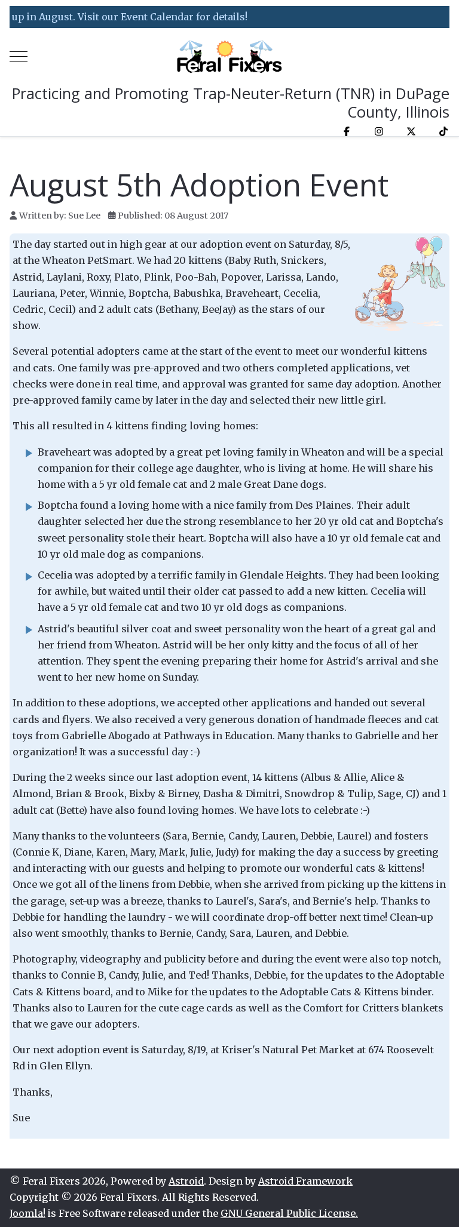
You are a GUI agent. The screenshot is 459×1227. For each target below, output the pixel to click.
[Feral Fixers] (229, 56)
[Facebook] (347, 131)
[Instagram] (379, 131)
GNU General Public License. (289, 1213)
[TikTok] (443, 131)
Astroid (186, 1181)
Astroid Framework (305, 1181)
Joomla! (27, 1213)
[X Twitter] (411, 131)
